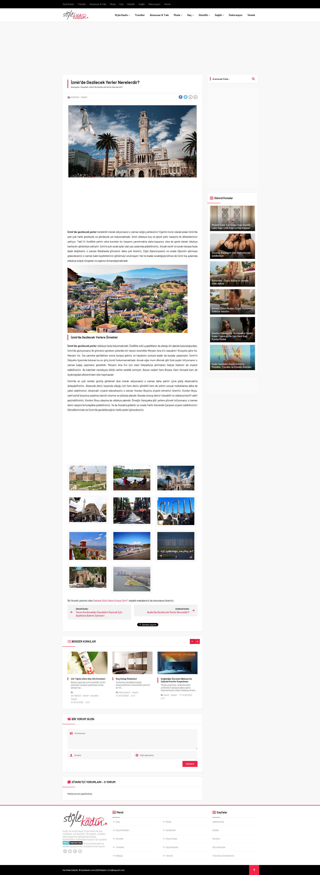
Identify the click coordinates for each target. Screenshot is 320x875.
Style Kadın (68, 4)
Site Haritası (218, 847)
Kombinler (171, 830)
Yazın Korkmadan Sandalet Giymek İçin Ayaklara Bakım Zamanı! (99, 613)
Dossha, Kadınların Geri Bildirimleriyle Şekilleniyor (231, 254)
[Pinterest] (75, 851)
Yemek (167, 4)
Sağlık (141, 4)
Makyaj (119, 855)
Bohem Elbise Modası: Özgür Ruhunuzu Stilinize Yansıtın (232, 310)
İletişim (216, 838)
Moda (113, 4)
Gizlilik (215, 830)
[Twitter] (70, 851)
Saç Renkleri (172, 847)
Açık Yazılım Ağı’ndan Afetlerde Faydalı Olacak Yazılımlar (177, 680)
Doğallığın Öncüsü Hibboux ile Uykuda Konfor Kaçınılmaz (131, 680)
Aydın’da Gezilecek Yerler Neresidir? (168, 612)
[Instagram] (80, 851)
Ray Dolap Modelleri (81, 678)
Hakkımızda (218, 821)
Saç (121, 4)
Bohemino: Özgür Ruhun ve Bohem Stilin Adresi (230, 282)
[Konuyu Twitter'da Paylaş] (186, 97)
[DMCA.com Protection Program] (72, 843)
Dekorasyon (154, 4)
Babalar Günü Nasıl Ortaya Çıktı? (110, 600)
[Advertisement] (160, 50)
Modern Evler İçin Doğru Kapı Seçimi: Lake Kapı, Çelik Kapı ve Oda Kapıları (231, 226)
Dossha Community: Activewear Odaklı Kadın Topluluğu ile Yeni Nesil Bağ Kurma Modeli (232, 336)
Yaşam (84, 97)
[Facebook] (65, 851)
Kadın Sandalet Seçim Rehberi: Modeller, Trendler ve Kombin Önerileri (231, 365)
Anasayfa (75, 87)
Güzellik (131, 4)
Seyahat (84, 87)
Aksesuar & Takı (98, 4)
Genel (121, 695)
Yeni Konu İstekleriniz (223, 855)
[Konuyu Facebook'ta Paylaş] (180, 97)
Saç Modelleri (122, 830)
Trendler (82, 4)
